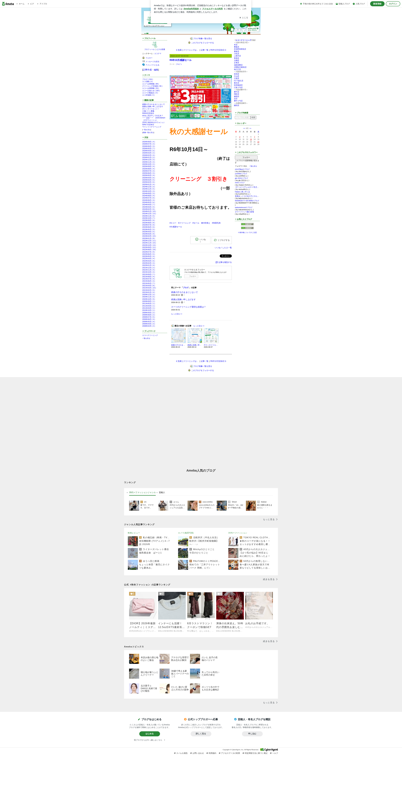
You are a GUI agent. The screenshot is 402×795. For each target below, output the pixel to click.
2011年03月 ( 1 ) (148, 308)
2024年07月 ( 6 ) (148, 198)
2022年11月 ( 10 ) (149, 243)
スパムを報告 (182, 753)
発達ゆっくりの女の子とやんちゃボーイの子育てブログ (247, 196)
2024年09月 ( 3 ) (148, 193)
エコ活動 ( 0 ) (147, 81)
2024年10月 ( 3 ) (148, 191)
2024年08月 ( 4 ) (148, 196)
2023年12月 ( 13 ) (149, 213)
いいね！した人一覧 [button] (223, 248)
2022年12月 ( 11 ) (149, 241)
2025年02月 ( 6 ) (148, 182)
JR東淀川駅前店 (240, 67)
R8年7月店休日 (148, 124)
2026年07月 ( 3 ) (148, 144)
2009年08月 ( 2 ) (148, 315)
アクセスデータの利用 (230, 753)
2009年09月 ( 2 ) (148, 313)
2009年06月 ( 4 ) (148, 319)
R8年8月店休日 (148, 113)
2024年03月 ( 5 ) (148, 207)
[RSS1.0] (247, 225)
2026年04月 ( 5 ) (148, 151)
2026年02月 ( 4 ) (148, 155)
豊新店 (236, 51)
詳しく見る (201, 733)
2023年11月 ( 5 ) (148, 216)
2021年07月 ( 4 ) (148, 279)
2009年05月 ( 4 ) (148, 321)
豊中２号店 (238, 101)
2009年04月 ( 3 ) (148, 324)
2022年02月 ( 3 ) (148, 263)
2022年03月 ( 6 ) (148, 261)
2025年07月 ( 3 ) (148, 171)
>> (250, 128)
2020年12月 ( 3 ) (148, 294)
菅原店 (236, 58)
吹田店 (236, 74)
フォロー (192, 276)
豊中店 (236, 92)
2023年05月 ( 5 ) (148, 229)
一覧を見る (147, 130)
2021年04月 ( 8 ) (148, 285)
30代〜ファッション (237, 533)
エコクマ (157, 53)
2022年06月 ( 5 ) (148, 254)
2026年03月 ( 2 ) (148, 153)
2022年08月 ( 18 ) (149, 249)
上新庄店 (237, 56)
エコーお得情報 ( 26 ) (150, 88)
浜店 (235, 99)
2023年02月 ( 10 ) (149, 236)
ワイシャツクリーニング (151, 127)
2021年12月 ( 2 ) (148, 268)
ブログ (178, 64)
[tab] (142, 492)
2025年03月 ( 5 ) (148, 180)
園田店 (236, 105)
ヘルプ (275, 753)
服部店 (236, 96)
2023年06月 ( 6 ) (148, 227)
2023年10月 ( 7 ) (148, 218)
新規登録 (377, 4)
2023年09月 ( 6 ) (148, 220)
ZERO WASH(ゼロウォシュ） (153, 122)
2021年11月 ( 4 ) (148, 270)
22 (258, 142)
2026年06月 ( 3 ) (148, 146)
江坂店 (236, 78)
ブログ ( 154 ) (147, 79)
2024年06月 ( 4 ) (148, 200)
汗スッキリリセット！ (151, 109)
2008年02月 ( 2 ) (148, 326)
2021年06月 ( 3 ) (148, 281)
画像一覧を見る (148, 132)
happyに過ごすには (242, 192)
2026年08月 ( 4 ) (148, 142)
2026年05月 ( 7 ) (148, 148)
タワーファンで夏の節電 (244, 212)
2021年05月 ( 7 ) (148, 283)
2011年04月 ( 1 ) (148, 306)
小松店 (236, 54)
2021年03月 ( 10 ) (149, 288)
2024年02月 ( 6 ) (148, 209)
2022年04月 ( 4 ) (148, 258)
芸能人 (162, 492)
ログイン (393, 4)
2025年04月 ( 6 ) (148, 178)
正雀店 (236, 63)
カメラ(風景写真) (186, 533)
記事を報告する (225, 262)
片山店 (236, 76)
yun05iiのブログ (241, 174)
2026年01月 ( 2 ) (148, 157)
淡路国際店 (238, 65)
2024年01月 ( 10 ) (149, 211)
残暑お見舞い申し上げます (152, 106)
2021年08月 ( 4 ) (148, 277)
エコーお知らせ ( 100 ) (151, 91)
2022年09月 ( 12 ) (149, 247)
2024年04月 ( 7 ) (148, 205)
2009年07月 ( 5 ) (148, 317)
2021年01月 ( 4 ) (148, 292)
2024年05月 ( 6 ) (148, 202)
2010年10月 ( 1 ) (148, 310)
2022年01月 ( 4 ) (148, 265)
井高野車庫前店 (240, 49)
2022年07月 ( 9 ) (148, 252)
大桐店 (236, 60)
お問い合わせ (198, 753)
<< (244, 128)
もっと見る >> (176, 314)
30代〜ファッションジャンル (142, 492)
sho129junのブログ (242, 169)
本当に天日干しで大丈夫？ (152, 116)
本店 (235, 45)
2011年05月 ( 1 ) (148, 303)
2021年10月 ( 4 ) (148, 272)
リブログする (223, 240)
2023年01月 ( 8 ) (148, 238)
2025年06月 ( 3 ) (148, 173)
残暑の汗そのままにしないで (153, 104)
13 (251, 139)
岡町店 (236, 94)
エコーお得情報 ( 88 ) (150, 84)
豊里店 (236, 47)
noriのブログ (240, 182)
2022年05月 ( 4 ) (148, 256)
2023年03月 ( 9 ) (148, 234)
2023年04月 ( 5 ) (148, 232)
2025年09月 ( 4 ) (148, 166)
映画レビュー (134, 533)
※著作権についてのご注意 (247, 232)
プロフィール (149, 49)
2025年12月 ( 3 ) (148, 160)
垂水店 (236, 83)
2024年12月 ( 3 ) (148, 187)
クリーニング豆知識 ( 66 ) (152, 86)
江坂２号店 (238, 87)
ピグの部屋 (160, 49)
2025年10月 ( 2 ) (148, 164)
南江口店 (237, 69)
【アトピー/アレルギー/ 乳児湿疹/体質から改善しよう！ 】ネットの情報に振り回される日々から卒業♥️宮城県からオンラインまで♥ (247, 187)
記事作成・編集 (150, 69)
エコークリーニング (150, 335)
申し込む (252, 733)
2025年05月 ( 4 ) (148, 175)
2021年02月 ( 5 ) (148, 290)
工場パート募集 (148, 111)
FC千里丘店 (238, 81)
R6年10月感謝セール (181, 60)
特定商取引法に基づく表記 (256, 753)
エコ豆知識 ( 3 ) (148, 95)
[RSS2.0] (247, 228)
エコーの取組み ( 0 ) (150, 93)
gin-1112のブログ (241, 178)
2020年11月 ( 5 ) (148, 297)
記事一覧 (204, 50)
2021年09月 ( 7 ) (148, 274)
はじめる (150, 733)
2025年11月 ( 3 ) (148, 162)
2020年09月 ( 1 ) (148, 301)
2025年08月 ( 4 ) (148, 169)
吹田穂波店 (238, 85)
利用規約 (212, 753)
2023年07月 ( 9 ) (148, 225)
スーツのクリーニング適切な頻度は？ (188, 307)
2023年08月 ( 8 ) (148, 223)
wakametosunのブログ (244, 207)
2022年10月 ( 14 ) (149, 245)
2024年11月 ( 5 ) (148, 189)
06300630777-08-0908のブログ (247, 201)
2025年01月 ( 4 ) (148, 184)
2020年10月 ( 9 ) (148, 299)
